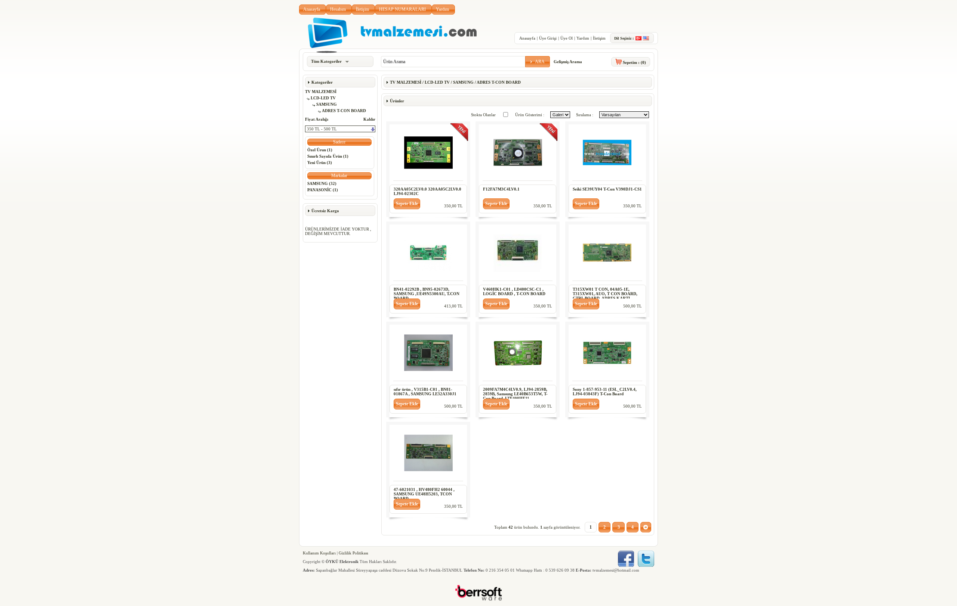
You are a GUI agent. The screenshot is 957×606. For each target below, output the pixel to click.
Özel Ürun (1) (319, 150)
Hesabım (338, 9)
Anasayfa (311, 9)
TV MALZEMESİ (320, 91)
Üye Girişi (548, 38)
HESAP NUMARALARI (402, 9)
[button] (537, 61)
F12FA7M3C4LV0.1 (501, 189)
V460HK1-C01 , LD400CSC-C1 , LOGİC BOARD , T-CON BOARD (514, 291)
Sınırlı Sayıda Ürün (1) (327, 156)
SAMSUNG (326, 104)
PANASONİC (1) (322, 190)
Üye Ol (566, 38)
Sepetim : (634, 62)
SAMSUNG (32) (321, 183)
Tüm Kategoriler (326, 61)
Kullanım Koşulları (319, 553)
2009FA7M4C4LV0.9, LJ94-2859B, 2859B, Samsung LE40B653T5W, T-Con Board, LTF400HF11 (515, 394)
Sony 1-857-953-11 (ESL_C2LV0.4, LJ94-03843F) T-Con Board (605, 391)
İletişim (362, 9)
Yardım (442, 9)
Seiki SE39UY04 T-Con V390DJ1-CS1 (607, 189)
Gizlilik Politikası (353, 553)
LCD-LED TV (323, 98)
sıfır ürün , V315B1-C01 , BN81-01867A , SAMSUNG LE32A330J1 (425, 391)
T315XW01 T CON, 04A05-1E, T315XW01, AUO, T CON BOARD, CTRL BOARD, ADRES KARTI (605, 293)
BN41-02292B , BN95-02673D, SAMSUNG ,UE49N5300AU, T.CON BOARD (426, 293)
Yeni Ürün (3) (319, 162)
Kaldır (369, 119)
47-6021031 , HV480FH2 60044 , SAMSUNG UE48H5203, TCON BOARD (424, 494)
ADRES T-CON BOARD (344, 110)
